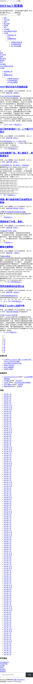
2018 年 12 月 (8, 532)
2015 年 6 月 (7, 574)
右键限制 (12, 281)
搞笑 (5, 217)
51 (4, 352)
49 (4, 349)
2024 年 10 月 (8, 432)
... (7, 40)
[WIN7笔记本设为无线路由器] (10, 96)
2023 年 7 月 (7, 453)
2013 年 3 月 (7, 624)
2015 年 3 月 (7, 580)
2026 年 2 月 (7, 403)
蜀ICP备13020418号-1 (18, 679)
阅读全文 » (18, 124)
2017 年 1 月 (7, 564)
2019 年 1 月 (7, 530)
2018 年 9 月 (7, 537)
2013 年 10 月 (8, 610)
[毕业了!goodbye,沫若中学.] (9, 315)
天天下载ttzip (8, 384)
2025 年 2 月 (7, 425)
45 (4, 342)
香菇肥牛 (3, 671)
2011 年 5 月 (7, 650)
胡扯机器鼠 (7, 386)
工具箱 (6, 33)
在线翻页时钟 (11, 38)
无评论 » (16, 138)
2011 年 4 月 (7, 652)
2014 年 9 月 (7, 589)
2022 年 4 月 (7, 476)
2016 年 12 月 (8, 566)
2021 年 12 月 (8, 482)
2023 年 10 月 (8, 451)
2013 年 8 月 (7, 614)
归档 (5, 22)
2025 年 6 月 (7, 417)
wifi (14, 124)
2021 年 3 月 (7, 493)
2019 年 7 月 (7, 518)
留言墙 (6, 25)
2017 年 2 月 (7, 562)
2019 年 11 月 (8, 511)
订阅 (29, 675)
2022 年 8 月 (7, 469)
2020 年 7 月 (7, 501)
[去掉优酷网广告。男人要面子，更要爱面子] (14, 165)
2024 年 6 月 (7, 440)
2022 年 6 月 (7, 472)
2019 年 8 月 (7, 516)
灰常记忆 (3, 669)
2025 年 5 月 (7, 419)
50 (4, 350)
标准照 (9, 148)
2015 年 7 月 (7, 572)
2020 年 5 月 (7, 505)
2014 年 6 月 (7, 595)
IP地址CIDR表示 (9, 365)
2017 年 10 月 (8, 555)
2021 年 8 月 (7, 490)
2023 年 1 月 (7, 461)
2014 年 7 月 (7, 593)
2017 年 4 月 (7, 560)
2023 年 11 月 (8, 449)
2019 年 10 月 (8, 513)
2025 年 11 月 (8, 407)
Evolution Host (4, 662)
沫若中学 (8, 332)
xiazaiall (6, 382)
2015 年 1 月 (7, 583)
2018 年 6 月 (7, 543)
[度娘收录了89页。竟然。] (9, 231)
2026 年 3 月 (7, 402)
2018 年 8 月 (7, 539)
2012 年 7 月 (7, 633)
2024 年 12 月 (8, 428)
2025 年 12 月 (8, 405)
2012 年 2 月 (7, 639)
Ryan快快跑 (3, 663)
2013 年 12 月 (8, 606)
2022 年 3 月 (7, 478)
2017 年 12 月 (8, 553)
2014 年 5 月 (7, 597)
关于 (5, 27)
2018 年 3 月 (7, 549)
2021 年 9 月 (7, 488)
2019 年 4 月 (7, 524)
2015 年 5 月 (7, 576)
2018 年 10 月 (8, 536)
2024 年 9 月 (7, 434)
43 (4, 339)
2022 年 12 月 (8, 463)
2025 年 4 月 (7, 421)
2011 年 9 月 (7, 643)
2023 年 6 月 (7, 455)
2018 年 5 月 (7, 545)
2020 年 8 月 (7, 499)
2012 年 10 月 (8, 631)
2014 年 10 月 (8, 587)
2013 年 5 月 (7, 620)
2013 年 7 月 (7, 616)
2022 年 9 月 (7, 467)
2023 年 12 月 (8, 447)
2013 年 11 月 (8, 608)
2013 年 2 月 (7, 625)
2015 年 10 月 (8, 568)
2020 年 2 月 (7, 509)
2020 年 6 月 (7, 503)
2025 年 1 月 (7, 426)
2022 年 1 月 (7, 480)
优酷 (5, 195)
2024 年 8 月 (7, 436)
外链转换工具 (11, 35)
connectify (6, 124)
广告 (8, 195)
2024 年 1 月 (7, 446)
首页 (5, 18)
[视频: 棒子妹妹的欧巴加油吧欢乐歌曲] (13, 212)
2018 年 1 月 (7, 551)
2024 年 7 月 (7, 438)
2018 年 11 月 (8, 534)
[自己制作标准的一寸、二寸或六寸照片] (13, 141)
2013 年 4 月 (7, 622)
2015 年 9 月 (7, 570)
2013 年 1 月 (7, 627)
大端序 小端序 (8, 369)
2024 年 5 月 (7, 442)
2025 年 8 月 (7, 413)
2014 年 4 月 (7, 599)
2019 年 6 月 (7, 520)
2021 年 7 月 (7, 492)
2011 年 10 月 (8, 641)
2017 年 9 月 (7, 557)
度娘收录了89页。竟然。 (12, 221)
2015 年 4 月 (7, 578)
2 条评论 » (16, 93)
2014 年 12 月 (8, 585)
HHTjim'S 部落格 (11, 5)
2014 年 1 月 (7, 604)
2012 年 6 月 (7, 635)
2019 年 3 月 (7, 526)
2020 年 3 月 (7, 507)
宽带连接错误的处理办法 (12, 286)
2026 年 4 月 (7, 400)
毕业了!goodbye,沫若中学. (12, 305)
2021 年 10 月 (8, 486)
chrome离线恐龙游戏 (10, 31)
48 (4, 347)
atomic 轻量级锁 (9, 367)
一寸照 (5, 148)
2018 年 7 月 (7, 541)
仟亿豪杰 (7, 380)
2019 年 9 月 (7, 514)
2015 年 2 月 (7, 581)
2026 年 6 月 (7, 396)
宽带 (9, 301)
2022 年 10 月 (8, 465)
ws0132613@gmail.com (11, 377)
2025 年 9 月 (7, 411)
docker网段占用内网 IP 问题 (12, 363)
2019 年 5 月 (7, 522)
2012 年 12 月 (8, 629)
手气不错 (7, 20)
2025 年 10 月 (8, 409)
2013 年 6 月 (7, 618)
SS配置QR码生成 (16, 42)
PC (6, 281)
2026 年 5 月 (7, 398)
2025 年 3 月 (7, 423)
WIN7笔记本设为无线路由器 (14, 87)
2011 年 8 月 (7, 645)
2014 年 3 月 (7, 601)
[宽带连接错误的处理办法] (9, 295)
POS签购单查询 (16, 44)
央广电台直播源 (16, 46)
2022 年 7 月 (7, 470)
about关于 (19, 380)
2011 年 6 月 (7, 648)
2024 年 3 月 (7, 444)
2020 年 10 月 (8, 497)
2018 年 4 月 (7, 547)
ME (4, 332)
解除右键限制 (6, 247)
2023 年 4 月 (7, 457)
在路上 (2, 667)
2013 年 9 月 (7, 612)
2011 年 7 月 (7, 647)
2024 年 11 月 (8, 430)
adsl (4, 301)
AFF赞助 (6, 29)
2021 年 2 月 (7, 495)
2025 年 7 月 (7, 415)
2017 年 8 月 (7, 559)
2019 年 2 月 (7, 528)
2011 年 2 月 (7, 654)
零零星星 (15, 208)
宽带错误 (13, 301)
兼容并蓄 (9, 93)
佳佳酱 (2, 665)
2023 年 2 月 (7, 459)
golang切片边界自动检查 (22, 382)
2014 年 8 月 (7, 591)
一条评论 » (16, 253)
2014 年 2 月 (7, 603)
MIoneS (10, 124)
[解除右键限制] (5, 256)
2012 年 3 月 (7, 637)
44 (4, 340)
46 (4, 344)
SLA (8, 37)
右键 (8, 281)
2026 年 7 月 (7, 394)
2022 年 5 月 (7, 474)
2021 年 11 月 (8, 484)
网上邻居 (7, 23)
